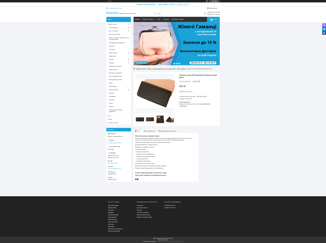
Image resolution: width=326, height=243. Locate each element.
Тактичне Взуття (113, 27)
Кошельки (111, 210)
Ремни (111, 83)
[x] (137, 179)
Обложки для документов (115, 229)
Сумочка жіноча (113, 69)
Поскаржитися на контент (163, 241)
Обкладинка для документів (117, 42)
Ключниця (112, 49)
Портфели (111, 212)
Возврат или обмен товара (144, 217)
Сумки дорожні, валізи (115, 66)
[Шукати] (154, 13)
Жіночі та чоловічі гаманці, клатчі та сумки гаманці (161, 68)
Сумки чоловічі (113, 53)
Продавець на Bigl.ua (163, 239)
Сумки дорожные (113, 221)
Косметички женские (114, 231)
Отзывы (110, 119)
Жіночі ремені (113, 86)
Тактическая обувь (113, 205)
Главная (137, 19)
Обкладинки (112, 96)
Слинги (111, 103)
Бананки (111, 106)
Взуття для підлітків (114, 34)
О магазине (140, 205)
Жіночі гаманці (181, 68)
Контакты (166, 19)
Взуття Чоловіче (113, 31)
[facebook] (136, 179)
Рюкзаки (111, 59)
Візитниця (112, 46)
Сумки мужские (112, 217)
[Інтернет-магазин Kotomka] (112, 13)
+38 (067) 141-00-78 (169, 207)
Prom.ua (171, 238)
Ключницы (111, 224)
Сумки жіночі (112, 56)
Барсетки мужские (113, 214)
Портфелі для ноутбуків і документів (116, 110)
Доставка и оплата (178, 19)
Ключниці (111, 100)
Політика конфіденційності (176, 241)
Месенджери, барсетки (115, 79)
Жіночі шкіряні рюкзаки (115, 76)
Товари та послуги (141, 68)
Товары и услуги (182, 4)
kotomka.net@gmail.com (114, 168)
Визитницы (111, 226)
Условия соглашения (143, 212)
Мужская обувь (112, 207)
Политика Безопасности (143, 214)
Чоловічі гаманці (113, 89)
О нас (158, 19)
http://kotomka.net (113, 163)
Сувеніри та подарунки (115, 73)
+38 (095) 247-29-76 (169, 205)
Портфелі (111, 63)
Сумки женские (112, 219)
